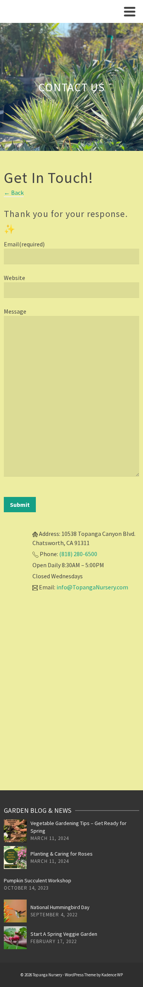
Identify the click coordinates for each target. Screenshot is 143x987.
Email (24, 244)
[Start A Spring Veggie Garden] (15, 937)
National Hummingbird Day (60, 907)
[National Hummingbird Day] (15, 911)
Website (14, 278)
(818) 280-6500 (78, 554)
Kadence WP (112, 974)
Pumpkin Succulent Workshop (37, 880)
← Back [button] (14, 192)
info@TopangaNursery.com (92, 587)
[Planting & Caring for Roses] (15, 857)
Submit (20, 504)
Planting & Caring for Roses (62, 853)
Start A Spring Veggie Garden (64, 933)
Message (15, 311)
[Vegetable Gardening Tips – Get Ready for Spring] (15, 830)
